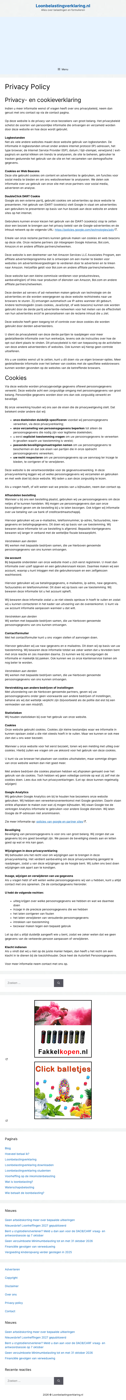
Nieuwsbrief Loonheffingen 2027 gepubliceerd (35, 1225)
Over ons (11, 1294)
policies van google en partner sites (59, 821)
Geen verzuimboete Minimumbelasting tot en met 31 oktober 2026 (49, 1241)
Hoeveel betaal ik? (17, 1154)
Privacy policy (14, 1303)
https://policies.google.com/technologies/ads (84, 229)
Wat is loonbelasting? (19, 1181)
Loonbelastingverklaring (20, 1159)
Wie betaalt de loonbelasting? (24, 1193)
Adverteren (12, 1269)
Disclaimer (12, 1286)
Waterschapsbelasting (19, 1187)
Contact (10, 1311)
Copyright (11, 1277)
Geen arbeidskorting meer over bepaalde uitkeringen (40, 1220)
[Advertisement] (63, 40)
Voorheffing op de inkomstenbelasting (30, 1176)
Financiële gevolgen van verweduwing (30, 1246)
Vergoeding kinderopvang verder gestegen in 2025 (38, 1252)
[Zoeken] (58, 983)
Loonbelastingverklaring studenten (28, 1170)
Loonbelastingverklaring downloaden (29, 1165)
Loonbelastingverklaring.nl (63, 5)
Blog (8, 1148)
